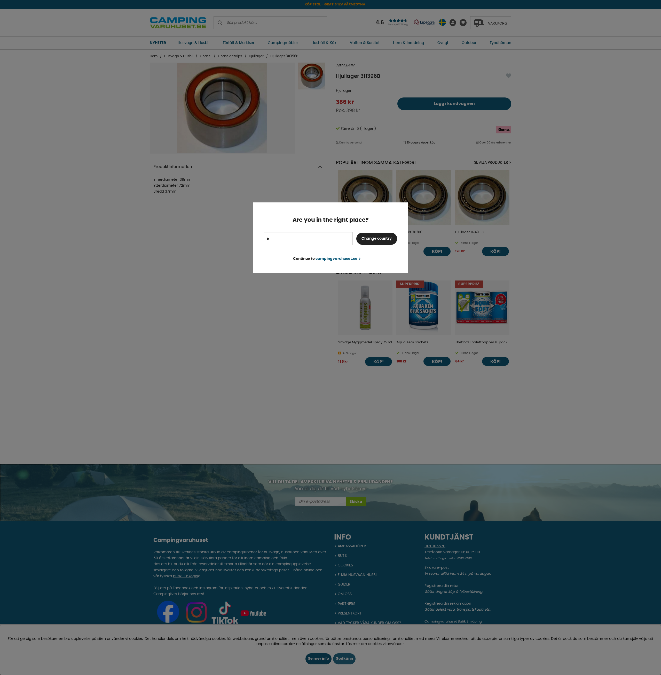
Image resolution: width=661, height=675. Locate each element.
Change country (376, 238)
